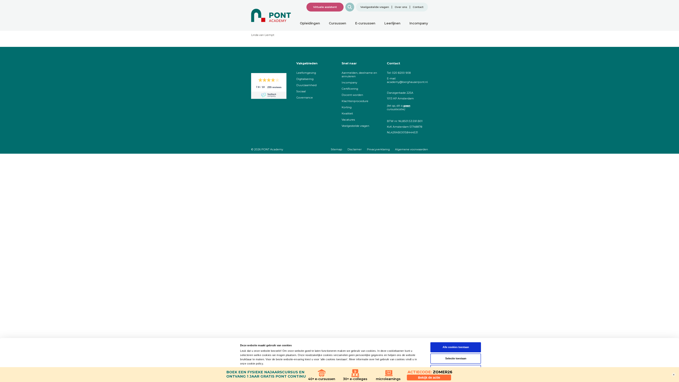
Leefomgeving (306, 72)
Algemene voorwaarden (411, 149)
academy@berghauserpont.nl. (407, 82)
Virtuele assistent (325, 7)
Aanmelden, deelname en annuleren (359, 74)
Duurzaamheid (306, 85)
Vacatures (348, 119)
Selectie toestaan (455, 358)
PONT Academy (272, 149)
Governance (304, 97)
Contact (418, 7)
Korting (347, 107)
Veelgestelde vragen (374, 7)
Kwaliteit (347, 113)
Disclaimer (354, 149)
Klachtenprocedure (355, 101)
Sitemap (336, 149)
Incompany (349, 82)
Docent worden (352, 95)
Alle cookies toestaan (456, 347)
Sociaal (301, 91)
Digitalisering (305, 79)
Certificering (350, 88)
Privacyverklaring (378, 149)
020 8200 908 (401, 72)
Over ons (401, 7)
